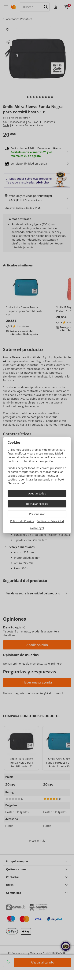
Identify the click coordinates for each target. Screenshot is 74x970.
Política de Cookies (22, 521)
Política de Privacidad (50, 521)
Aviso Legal (37, 528)
